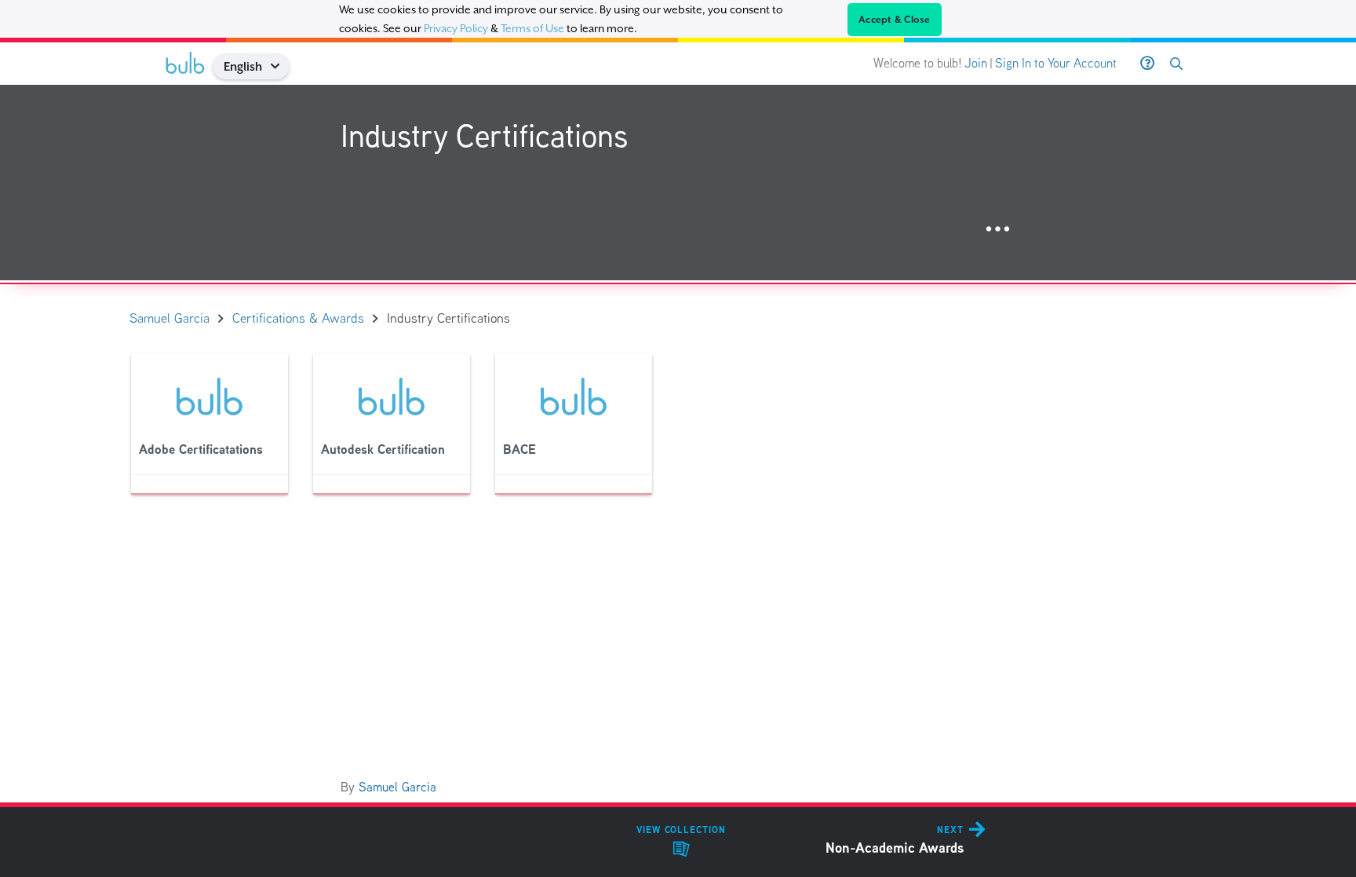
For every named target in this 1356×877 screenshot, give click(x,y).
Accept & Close (894, 19)
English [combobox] (243, 66)
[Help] (1147, 63)
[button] (280, 66)
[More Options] (997, 229)
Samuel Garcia (397, 787)
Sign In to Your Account (1056, 63)
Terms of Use (532, 28)
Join (975, 63)
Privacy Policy (456, 28)
